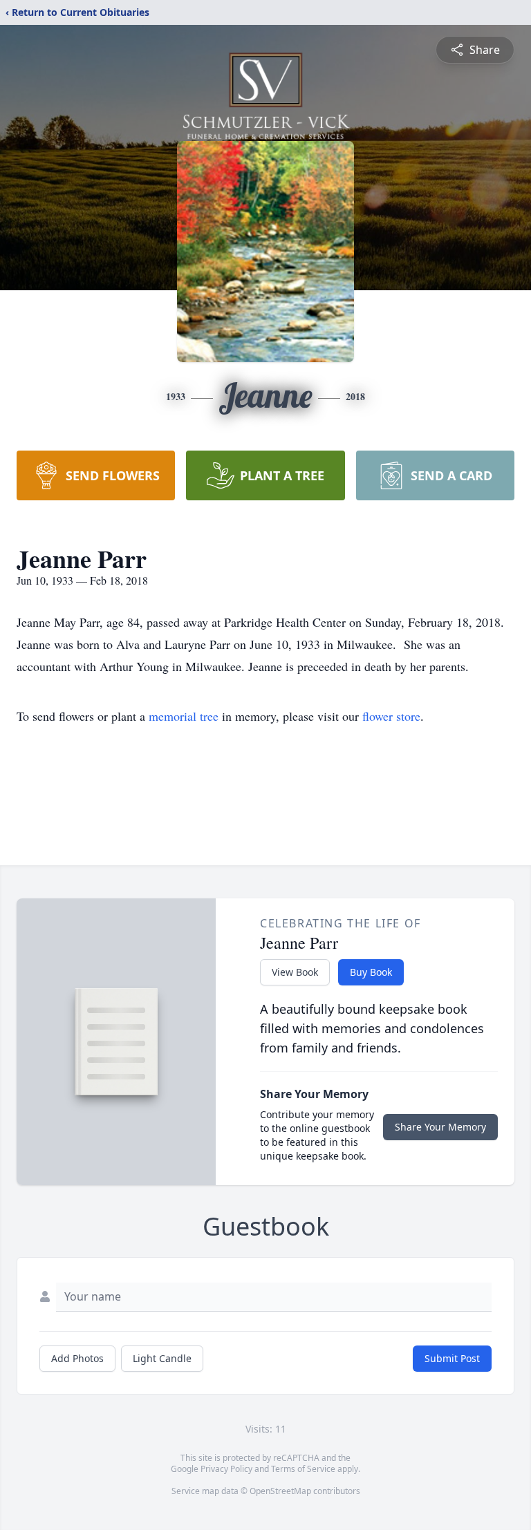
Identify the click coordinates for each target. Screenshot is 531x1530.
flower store (391, 716)
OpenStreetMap (280, 1491)
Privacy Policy (226, 1469)
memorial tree (183, 716)
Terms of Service (303, 1469)
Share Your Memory (440, 1126)
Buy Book (371, 972)
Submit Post (452, 1358)
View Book (295, 972)
